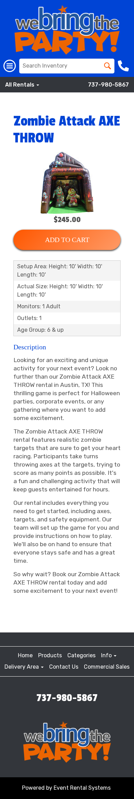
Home (25, 655)
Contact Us (63, 666)
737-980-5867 (108, 84)
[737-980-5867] (124, 65)
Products (50, 655)
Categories (81, 655)
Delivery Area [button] (22, 666)
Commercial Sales (107, 666)
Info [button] (107, 655)
